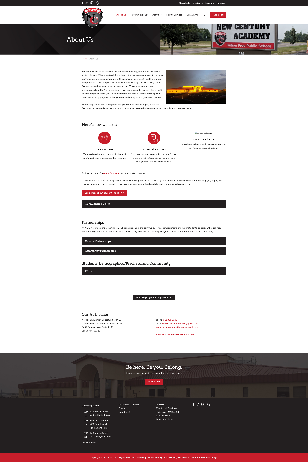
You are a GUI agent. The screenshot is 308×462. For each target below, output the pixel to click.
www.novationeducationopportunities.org (177, 327)
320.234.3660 (163, 415)
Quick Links (184, 3)
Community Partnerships (100, 250)
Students (198, 3)
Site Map (142, 457)
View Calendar (89, 442)
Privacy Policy (155, 457)
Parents (221, 3)
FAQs (88, 271)
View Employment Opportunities (154, 297)
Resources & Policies (129, 404)
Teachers (209, 3)
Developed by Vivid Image (203, 457)
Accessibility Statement (176, 457)
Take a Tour (154, 381)
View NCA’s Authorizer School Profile (175, 334)
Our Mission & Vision (97, 203)
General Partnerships (98, 241)
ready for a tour (111, 173)
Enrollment (124, 412)
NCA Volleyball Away (100, 415)
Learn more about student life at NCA (104, 192)
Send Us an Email (164, 419)
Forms (122, 408)
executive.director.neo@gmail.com (180, 323)
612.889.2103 (170, 319)
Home (93, 18)
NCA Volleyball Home (101, 436)
